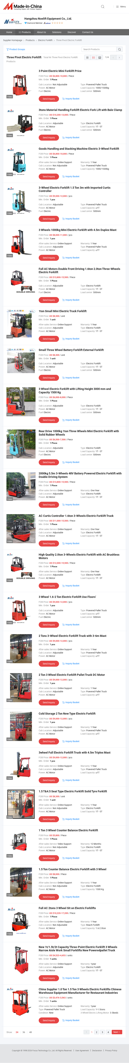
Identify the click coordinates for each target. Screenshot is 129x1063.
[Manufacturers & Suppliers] (23, 6)
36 (23, 1032)
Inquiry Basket (72, 98)
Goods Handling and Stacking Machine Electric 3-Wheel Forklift (79, 148)
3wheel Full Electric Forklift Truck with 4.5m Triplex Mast (74, 752)
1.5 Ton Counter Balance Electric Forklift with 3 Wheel (72, 869)
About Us (41, 32)
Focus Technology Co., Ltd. (44, 1050)
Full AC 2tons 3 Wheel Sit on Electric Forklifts (67, 908)
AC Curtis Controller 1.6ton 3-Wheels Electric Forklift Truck (76, 515)
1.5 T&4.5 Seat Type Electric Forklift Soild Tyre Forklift (73, 791)
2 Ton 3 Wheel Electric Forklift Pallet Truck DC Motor (72, 674)
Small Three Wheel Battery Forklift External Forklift (71, 350)
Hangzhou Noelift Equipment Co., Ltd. (48, 18)
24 (17, 1032)
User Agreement (82, 1050)
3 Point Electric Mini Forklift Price (60, 71)
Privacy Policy (111, 1050)
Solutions (56, 32)
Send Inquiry (49, 98)
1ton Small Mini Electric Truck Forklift (63, 311)
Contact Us (87, 32)
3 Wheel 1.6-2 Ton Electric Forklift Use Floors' (67, 596)
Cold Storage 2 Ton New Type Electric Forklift (67, 713)
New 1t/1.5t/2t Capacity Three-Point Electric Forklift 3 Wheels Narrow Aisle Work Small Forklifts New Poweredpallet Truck (78, 948)
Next (115, 1031)
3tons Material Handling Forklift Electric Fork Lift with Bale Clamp (80, 110)
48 (30, 1032)
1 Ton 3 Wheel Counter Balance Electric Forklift (68, 830)
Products (26, 32)
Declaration (97, 1050)
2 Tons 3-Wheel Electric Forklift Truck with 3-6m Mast (72, 635)
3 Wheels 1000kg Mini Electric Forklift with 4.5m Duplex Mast (77, 230)
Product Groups (17, 49)
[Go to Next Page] (119, 57)
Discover (72, 32)
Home (9, 32)
